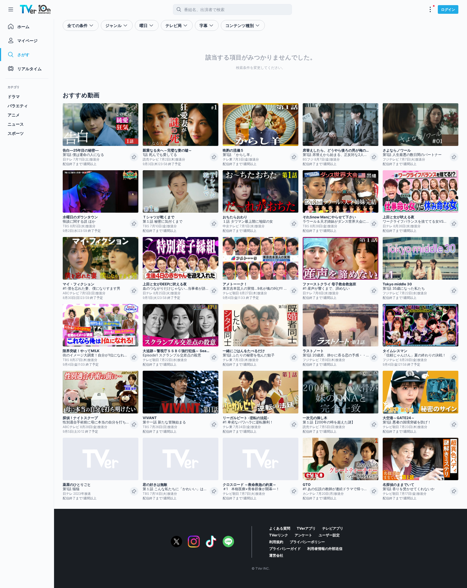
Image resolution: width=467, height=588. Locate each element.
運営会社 (276, 555)
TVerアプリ (306, 528)
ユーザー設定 (329, 535)
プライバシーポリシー (307, 542)
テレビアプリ (332, 528)
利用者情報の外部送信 (324, 548)
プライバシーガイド (285, 548)
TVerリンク (278, 535)
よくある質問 (279, 528)
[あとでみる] (134, 157)
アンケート (303, 535)
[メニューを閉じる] (10, 9)
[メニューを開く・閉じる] (430, 9)
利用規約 (276, 542)
